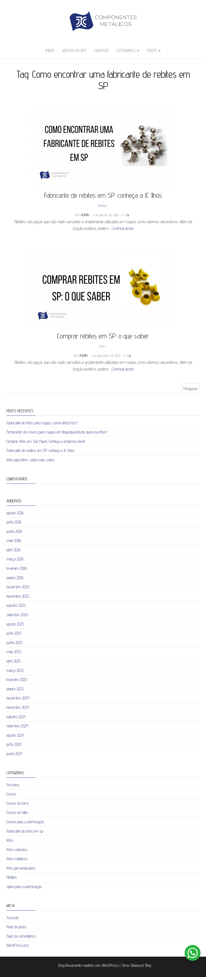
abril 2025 (13, 661)
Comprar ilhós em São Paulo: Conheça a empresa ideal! (45, 441)
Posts (152, 50)
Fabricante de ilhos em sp (24, 831)
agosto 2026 (15, 512)
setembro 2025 (17, 614)
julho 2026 (13, 522)
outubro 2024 (15, 716)
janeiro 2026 (15, 577)
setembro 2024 (17, 725)
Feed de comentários (21, 936)
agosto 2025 (15, 624)
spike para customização (24, 886)
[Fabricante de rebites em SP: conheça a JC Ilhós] (103, 146)
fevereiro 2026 (16, 568)
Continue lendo (122, 228)
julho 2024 (13, 744)
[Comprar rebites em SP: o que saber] (101, 287)
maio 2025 (13, 651)
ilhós (102, 346)
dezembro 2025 (17, 586)
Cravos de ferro (17, 803)
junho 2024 (14, 753)
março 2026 (15, 559)
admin (85, 215)
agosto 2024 (15, 735)
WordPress (110, 965)
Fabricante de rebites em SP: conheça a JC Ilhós (103, 195)
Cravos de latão (17, 812)
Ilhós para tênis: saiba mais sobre (30, 459)
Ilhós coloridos (16, 849)
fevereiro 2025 (16, 679)
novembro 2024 (17, 707)
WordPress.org (17, 945)
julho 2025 (13, 633)
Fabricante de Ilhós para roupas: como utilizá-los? (42, 422)
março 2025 (15, 670)
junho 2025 (14, 642)
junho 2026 (14, 531)
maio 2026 (13, 540)
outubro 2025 (15, 605)
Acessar (12, 917)
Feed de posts (16, 926)
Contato (101, 50)
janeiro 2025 (15, 688)
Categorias (126, 50)
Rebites (102, 205)
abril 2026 (13, 549)
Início (49, 50)
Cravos (11, 793)
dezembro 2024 (17, 698)
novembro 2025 (17, 596)
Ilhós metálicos (17, 858)
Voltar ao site (74, 50)
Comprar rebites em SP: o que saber (103, 336)
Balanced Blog (141, 965)
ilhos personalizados (21, 868)
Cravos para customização (25, 821)
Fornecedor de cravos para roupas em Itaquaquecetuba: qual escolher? (57, 432)
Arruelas (12, 784)
